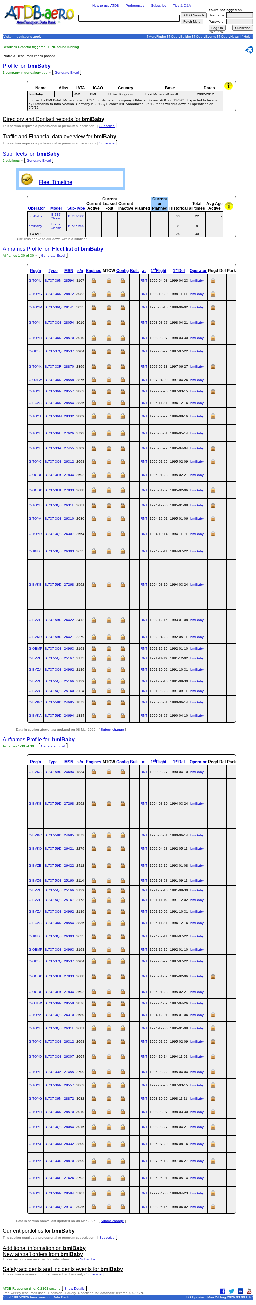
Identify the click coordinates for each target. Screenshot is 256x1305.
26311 (69, 505)
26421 (69, 637)
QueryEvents (206, 36)
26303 (69, 551)
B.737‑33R (53, 366)
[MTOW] (109, 283)
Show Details (74, 1288)
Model (56, 208)
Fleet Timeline (55, 182)
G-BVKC (35, 702)
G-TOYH (35, 338)
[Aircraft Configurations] (122, 283)
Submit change (112, 729)
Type (53, 270)
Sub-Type (76, 208)
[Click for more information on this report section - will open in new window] (229, 89)
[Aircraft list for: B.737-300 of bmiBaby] (159, 216)
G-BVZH (35, 681)
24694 (69, 715)
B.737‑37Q (53, 351)
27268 (69, 584)
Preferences (135, 5)
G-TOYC (35, 461)
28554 (69, 403)
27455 (69, 448)
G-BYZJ (35, 669)
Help (247, 36)
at (144, 270)
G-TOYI (34, 322)
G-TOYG (35, 294)
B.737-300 (76, 216)
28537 (69, 351)
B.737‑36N (53, 280)
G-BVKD (35, 637)
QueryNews (230, 36)
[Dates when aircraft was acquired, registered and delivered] (213, 283)
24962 (69, 669)
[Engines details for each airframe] (93, 283)
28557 (69, 391)
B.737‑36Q (53, 307)
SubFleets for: (31, 154)
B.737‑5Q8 (53, 658)
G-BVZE (35, 620)
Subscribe (158, 5)
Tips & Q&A (182, 5)
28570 (69, 338)
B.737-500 (76, 226)
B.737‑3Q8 (53, 322)
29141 (69, 307)
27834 (69, 475)
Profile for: (27, 66)
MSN (68, 270)
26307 (69, 534)
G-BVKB (35, 584)
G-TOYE (35, 448)
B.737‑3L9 (53, 475)
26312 (69, 461)
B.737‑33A (53, 448)
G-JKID (34, 551)
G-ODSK (35, 351)
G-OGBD (35, 490)
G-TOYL (35, 280)
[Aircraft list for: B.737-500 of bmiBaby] (159, 226)
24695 (69, 702)
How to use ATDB (105, 5)
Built (134, 270)
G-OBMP (35, 648)
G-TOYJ (35, 416)
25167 (69, 658)
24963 (69, 648)
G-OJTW (35, 380)
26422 (69, 620)
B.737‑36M (53, 416)
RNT (144, 280)
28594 (69, 280)
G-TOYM (35, 307)
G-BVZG (35, 691)
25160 (69, 691)
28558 (69, 380)
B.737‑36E (53, 433)
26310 (69, 518)
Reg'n (35, 270)
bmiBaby (35, 216)
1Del (179, 270)
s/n (80, 270)
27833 (69, 490)
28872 (69, 294)
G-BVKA (35, 715)
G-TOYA (35, 518)
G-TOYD (35, 534)
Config (122, 270)
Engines (93, 270)
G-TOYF (35, 391)
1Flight (158, 270)
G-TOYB (35, 505)
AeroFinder (157, 36)
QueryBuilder (181, 36)
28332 (69, 416)
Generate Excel (67, 72)
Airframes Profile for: (53, 249)
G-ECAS (35, 403)
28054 (69, 322)
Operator (36, 208)
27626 (69, 433)
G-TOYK (35, 366)
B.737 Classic (56, 216)
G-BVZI (34, 658)
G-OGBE (35, 475)
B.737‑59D (53, 584)
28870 (69, 366)
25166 (69, 681)
